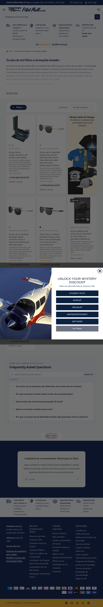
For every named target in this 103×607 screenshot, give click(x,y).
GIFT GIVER (77, 321)
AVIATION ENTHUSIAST (77, 314)
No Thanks (77, 328)
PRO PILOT (77, 307)
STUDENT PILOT (77, 293)
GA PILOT (77, 300)
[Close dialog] (99, 271)
